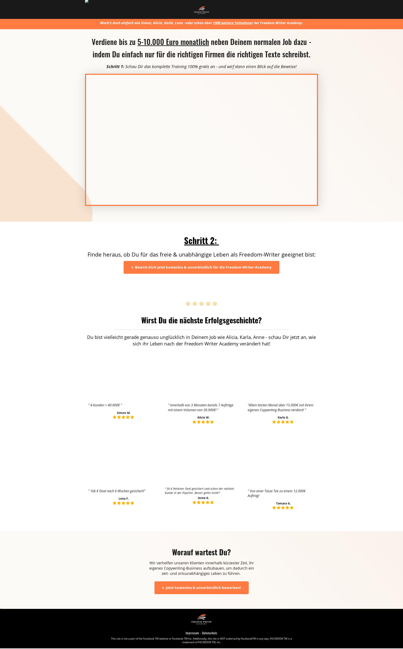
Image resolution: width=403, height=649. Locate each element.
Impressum (192, 633)
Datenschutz (209, 633)
